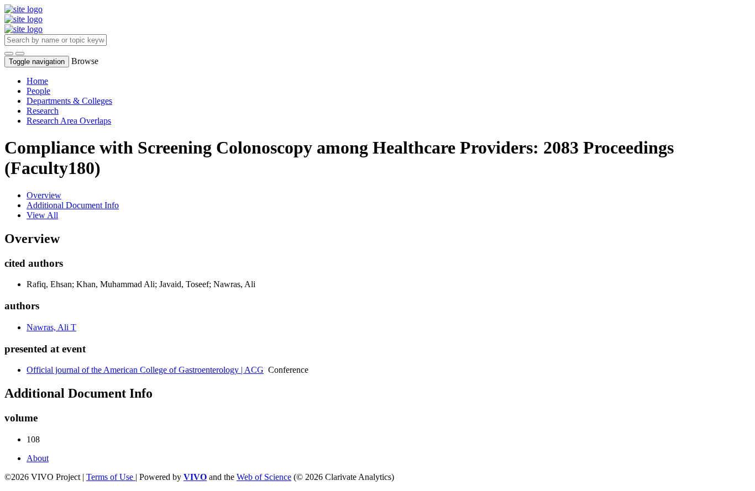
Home (37, 81)
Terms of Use (110, 477)
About (38, 458)
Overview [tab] (44, 195)
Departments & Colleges (69, 100)
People (38, 91)
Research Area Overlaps (69, 120)
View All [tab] (42, 215)
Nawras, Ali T (51, 327)
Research (43, 110)
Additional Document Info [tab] (73, 205)
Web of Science (264, 477)
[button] (8, 53)
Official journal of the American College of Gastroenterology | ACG (145, 369)
